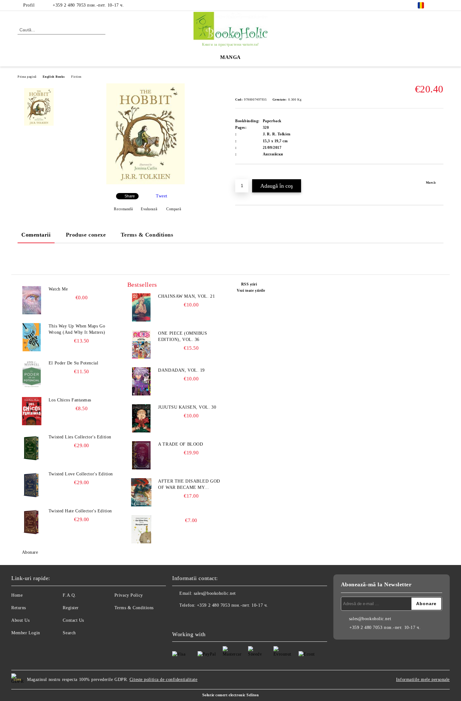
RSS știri (249, 284)
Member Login (25, 632)
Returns (18, 607)
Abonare (30, 552)
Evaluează (149, 209)
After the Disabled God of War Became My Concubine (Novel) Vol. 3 (190, 485)
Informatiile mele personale (423, 679)
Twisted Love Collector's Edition (81, 474)
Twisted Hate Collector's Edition (80, 511)
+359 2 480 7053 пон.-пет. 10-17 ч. (88, 5)
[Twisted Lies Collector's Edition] (32, 448)
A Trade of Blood (180, 444)
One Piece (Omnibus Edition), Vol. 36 (182, 336)
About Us (20, 620)
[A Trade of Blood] (141, 455)
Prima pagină (27, 76)
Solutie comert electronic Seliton (230, 695)
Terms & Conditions (147, 235)
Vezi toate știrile (251, 290)
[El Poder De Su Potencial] (32, 374)
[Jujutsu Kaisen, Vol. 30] (141, 418)
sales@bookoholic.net (215, 593)
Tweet (161, 196)
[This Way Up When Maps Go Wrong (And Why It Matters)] (32, 337)
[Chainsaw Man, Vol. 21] (141, 307)
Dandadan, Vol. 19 (181, 370)
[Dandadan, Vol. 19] (141, 381)
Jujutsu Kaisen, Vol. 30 (187, 407)
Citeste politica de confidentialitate (164, 679)
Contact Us (73, 620)
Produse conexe (86, 235)
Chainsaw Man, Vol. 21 (186, 296)
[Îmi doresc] (247, 175)
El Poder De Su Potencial (73, 363)
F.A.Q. (69, 595)
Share (130, 196)
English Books (54, 76)
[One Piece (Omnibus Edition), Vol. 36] (141, 344)
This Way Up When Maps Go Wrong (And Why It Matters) (77, 329)
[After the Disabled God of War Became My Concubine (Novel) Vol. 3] (141, 492)
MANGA (230, 57)
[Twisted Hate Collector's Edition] (32, 522)
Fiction (76, 76)
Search (69, 632)
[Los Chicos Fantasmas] (32, 411)
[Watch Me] (32, 300)
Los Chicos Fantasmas (70, 400)
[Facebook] (440, 5)
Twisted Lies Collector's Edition (80, 437)
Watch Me (58, 289)
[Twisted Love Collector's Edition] (32, 485)
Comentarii (36, 235)
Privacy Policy (128, 595)
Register (70, 607)
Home (17, 595)
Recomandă (123, 209)
